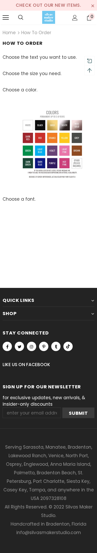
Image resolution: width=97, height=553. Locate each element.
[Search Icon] (20, 17)
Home (9, 33)
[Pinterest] (43, 346)
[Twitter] (19, 346)
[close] (92, 5)
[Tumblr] (56, 346)
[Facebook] (7, 346)
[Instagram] (31, 346)
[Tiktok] (68, 346)
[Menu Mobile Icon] (6, 17)
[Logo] (48, 17)
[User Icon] (75, 17)
